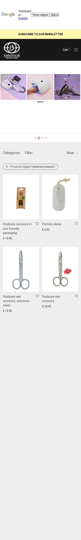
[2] (39, 138)
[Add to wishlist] (37, 223)
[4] (45, 138)
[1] (35, 138)
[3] (42, 138)
